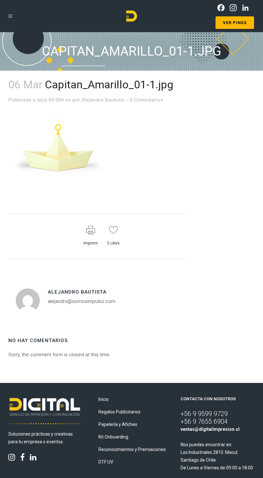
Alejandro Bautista (102, 100)
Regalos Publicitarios (119, 411)
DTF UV (105, 462)
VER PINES (235, 22)
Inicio (103, 399)
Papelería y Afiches (117, 424)
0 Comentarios (146, 100)
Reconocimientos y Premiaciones (132, 449)
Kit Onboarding (113, 436)
